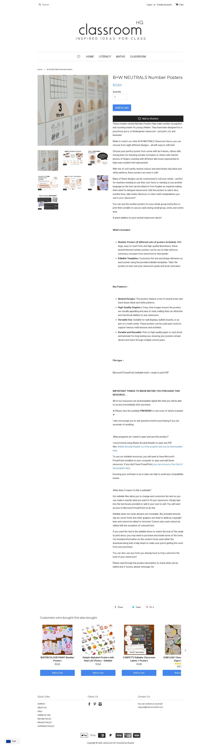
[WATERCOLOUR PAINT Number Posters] (57, 640)
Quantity (117, 91)
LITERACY (105, 56)
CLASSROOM (138, 56)
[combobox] (12, 741)
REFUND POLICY (44, 719)
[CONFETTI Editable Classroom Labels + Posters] (139, 640)
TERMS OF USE (44, 715)
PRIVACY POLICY (45, 722)
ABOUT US (42, 707)
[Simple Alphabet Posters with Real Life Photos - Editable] (98, 640)
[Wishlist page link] (78, 56)
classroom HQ (109, 743)
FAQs (40, 711)
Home (40, 69)
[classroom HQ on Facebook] (89, 705)
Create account (164, 4)
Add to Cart (57, 673)
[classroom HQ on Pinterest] (94, 705)
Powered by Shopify (125, 743)
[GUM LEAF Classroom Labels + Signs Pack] (180, 640)
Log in (149, 4)
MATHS (120, 56)
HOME (90, 56)
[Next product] (186, 650)
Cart (181, 4)
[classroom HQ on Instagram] (100, 705)
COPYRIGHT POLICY (46, 726)
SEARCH (41, 704)
